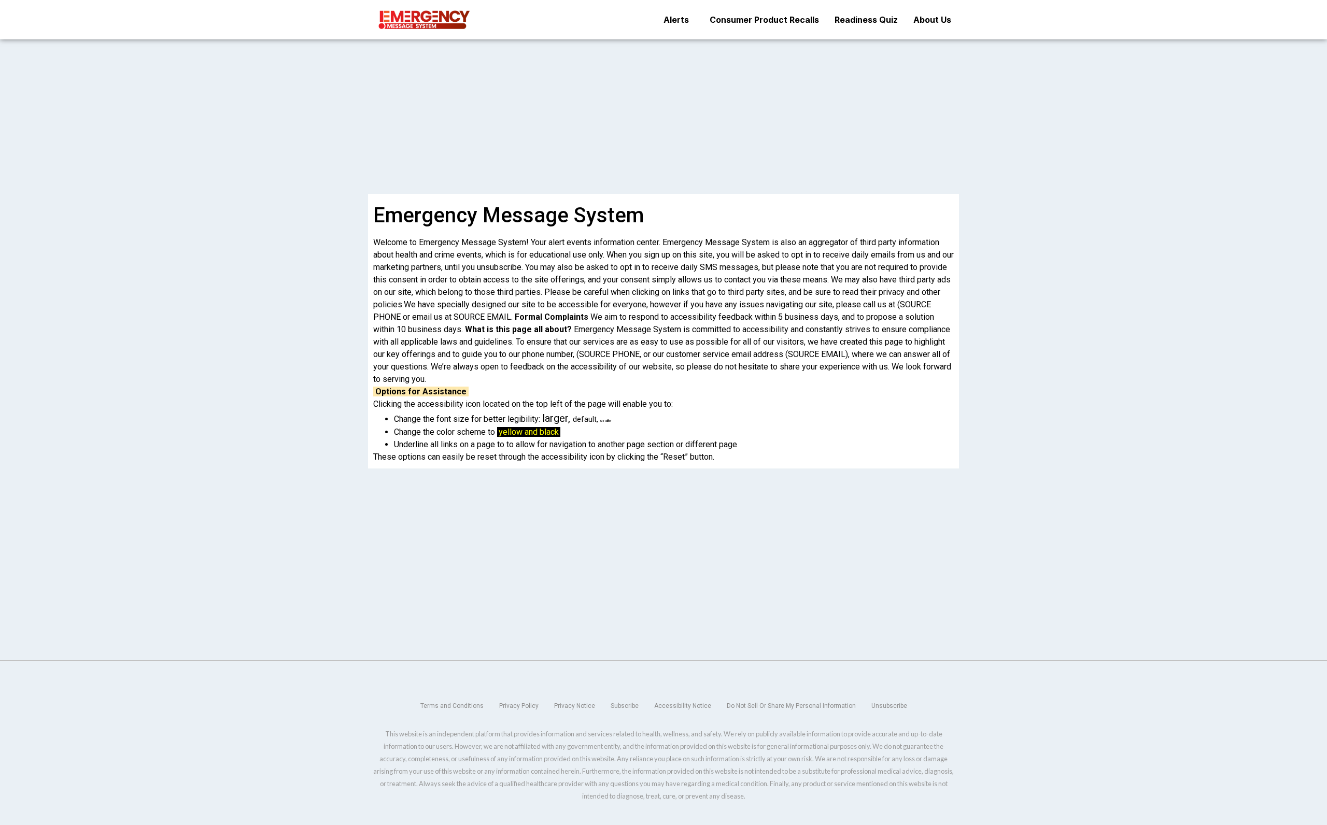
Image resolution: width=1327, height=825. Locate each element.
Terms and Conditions (452, 705)
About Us (932, 20)
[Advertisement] (663, 116)
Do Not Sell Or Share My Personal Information (791, 705)
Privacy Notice (574, 705)
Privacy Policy (519, 705)
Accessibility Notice (682, 705)
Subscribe (625, 705)
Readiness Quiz (866, 20)
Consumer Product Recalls (764, 20)
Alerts (676, 20)
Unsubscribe (889, 705)
